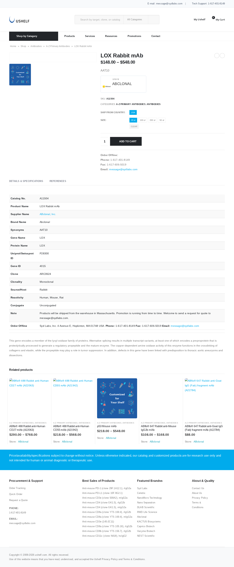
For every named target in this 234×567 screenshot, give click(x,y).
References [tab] (58, 181)
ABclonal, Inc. (48, 214)
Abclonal (142, 516)
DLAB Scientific (145, 507)
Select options (43, 384)
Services (90, 36)
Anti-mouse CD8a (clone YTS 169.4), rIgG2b (106, 512)
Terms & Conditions (134, 559)
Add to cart (128, 141)
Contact (155, 36)
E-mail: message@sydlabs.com (164, 3)
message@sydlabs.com (123, 169)
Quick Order (15, 494)
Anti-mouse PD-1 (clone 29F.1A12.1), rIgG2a (106, 488)
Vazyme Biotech (146, 531)
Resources (111, 36)
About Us (197, 493)
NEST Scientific (146, 535)
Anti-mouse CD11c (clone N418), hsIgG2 (104, 535)
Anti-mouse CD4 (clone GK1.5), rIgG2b (103, 502)
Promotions (134, 36)
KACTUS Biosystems (149, 521)
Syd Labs (142, 488)
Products (69, 36)
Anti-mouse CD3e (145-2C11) (98, 521)
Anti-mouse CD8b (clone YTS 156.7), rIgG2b (106, 531)
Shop (23, 46)
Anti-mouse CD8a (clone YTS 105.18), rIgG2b (107, 526)
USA (133, 112)
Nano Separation (146, 502)
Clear (134, 126)
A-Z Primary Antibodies (58, 46)
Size (103, 120)
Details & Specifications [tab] (26, 181)
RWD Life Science (147, 512)
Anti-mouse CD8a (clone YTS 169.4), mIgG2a (107, 516)
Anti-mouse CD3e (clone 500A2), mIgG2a (104, 497)
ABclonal (122, 84)
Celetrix (141, 493)
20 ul (133, 120)
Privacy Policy (200, 497)
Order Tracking (17, 488)
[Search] (153, 19)
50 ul (162, 120)
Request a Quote (18, 500)
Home (13, 46)
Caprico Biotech (145, 526)
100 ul (142, 120)
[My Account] (197, 20)
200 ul (152, 120)
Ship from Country (112, 112)
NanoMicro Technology (149, 497)
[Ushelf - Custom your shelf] (19, 19)
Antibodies (36, 46)
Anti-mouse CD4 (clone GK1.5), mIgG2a (104, 507)
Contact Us (198, 488)
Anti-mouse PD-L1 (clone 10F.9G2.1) (102, 493)
